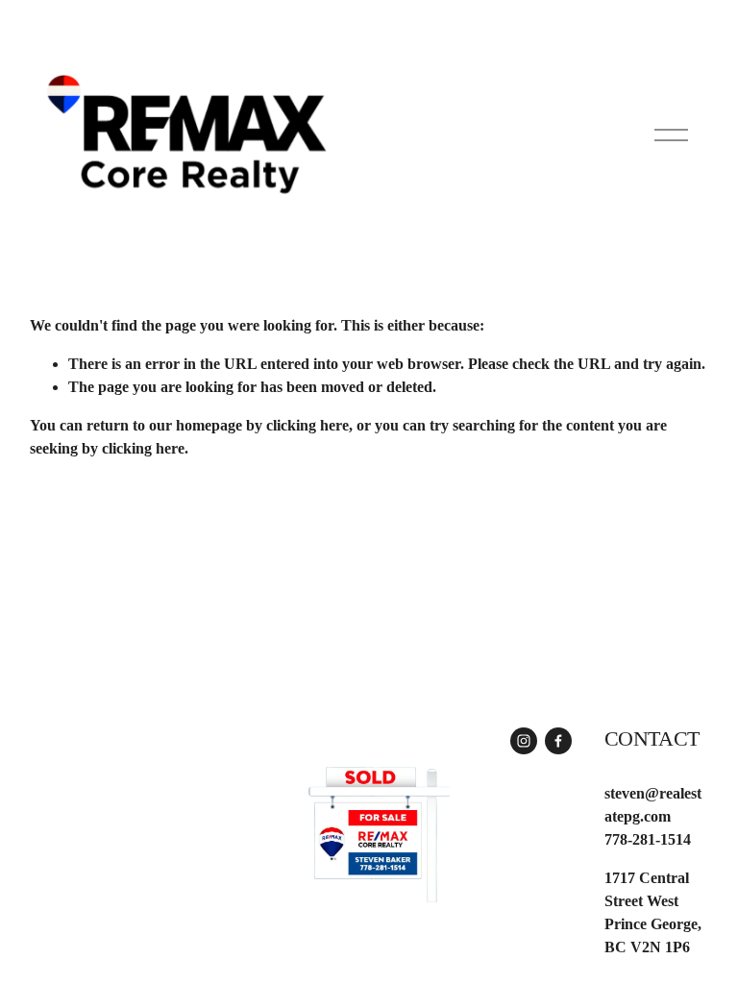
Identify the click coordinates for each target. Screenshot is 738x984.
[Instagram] (523, 740)
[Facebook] (558, 740)
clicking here (307, 425)
